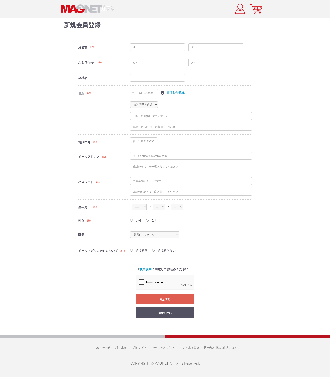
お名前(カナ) (86, 62)
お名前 (82, 47)
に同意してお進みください (163, 269)
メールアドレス (89, 156)
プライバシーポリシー (164, 347)
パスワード (86, 182)
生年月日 (84, 207)
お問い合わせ (102, 347)
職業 (81, 234)
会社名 (82, 78)
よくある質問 (191, 347)
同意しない (165, 312)
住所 (81, 93)
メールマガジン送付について (98, 250)
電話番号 (84, 142)
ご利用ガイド (139, 347)
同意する (165, 299)
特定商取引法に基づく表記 (220, 347)
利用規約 (145, 269)
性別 (81, 220)
